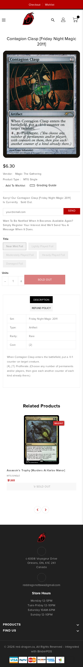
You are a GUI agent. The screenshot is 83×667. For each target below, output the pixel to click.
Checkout (34, 5)
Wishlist (49, 5)
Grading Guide (47, 185)
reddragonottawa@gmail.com (41, 585)
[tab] (41, 299)
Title (6, 239)
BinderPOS (44, 651)
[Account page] (63, 20)
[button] (75, 20)
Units (5, 273)
